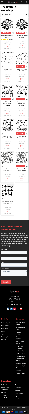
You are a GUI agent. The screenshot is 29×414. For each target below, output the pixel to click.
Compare (12, 33)
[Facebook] (8, 309)
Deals (2, 331)
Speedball (18, 387)
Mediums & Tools (20, 351)
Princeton (17, 390)
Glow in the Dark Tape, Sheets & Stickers (20, 358)
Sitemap (3, 339)
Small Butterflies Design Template (21, 169)
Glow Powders (5, 325)
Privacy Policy (5, 246)
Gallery (3, 334)
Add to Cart (6, 32)
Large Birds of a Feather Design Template (21, 103)
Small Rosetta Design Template (7, 36)
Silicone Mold (19, 393)
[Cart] (26, 2)
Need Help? (4, 337)
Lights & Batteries (21, 354)
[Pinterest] (14, 309)
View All (17, 399)
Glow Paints (4, 328)
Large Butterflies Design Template (7, 169)
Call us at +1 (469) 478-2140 (14, 304)
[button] (26, 15)
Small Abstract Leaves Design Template (7, 202)
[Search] (22, 1)
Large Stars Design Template (7, 70)
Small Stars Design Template (22, 70)
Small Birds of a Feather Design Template (7, 103)
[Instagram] (11, 309)
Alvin (16, 396)
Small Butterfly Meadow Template (22, 137)
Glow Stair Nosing (21, 363)
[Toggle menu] (2, 2)
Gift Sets (18, 370)
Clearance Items (20, 373)
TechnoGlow (4, 385)
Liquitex (3, 392)
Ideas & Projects (5, 323)
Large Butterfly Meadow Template (7, 137)
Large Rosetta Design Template (22, 36)
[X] (17, 309)
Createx (17, 385)
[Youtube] (21, 309)
